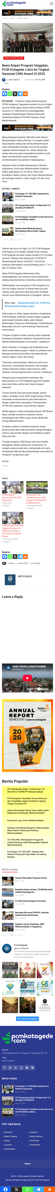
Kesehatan (34, 1141)
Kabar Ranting (36, 1136)
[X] (15, 93)
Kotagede (11, 563)
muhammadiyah (22, 563)
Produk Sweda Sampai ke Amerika (30, 901)
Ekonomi (8, 1132)
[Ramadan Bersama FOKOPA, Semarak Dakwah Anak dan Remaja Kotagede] (7, 915)
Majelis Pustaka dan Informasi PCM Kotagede (33, 1180)
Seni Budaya (9, 1149)
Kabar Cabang (10, 58)
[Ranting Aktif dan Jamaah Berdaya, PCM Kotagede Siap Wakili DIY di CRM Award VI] (37, 487)
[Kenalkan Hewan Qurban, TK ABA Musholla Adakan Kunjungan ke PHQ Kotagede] (7, 892)
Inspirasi (34, 1132)
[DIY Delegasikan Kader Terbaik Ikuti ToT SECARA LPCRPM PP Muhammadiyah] (7, 208)
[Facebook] (4, 93)
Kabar (20, 58)
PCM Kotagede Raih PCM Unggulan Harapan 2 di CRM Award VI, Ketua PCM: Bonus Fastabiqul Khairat (12, 530)
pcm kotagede (35, 563)
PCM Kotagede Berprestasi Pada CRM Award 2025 (11, 497)
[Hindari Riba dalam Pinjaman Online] (7, 881)
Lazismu (8, 1145)
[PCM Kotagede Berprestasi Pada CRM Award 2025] (12, 487)
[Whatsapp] (9, 93)
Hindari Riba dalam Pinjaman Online (31, 878)
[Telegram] (20, 93)
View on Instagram (29, 1019)
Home (27, 1163)
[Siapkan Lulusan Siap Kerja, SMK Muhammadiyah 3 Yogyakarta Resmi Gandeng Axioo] (7, 927)
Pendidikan (35, 1145)
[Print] (25, 93)
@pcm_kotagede (21, 948)
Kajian (7, 1141)
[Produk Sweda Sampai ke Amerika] (7, 904)
